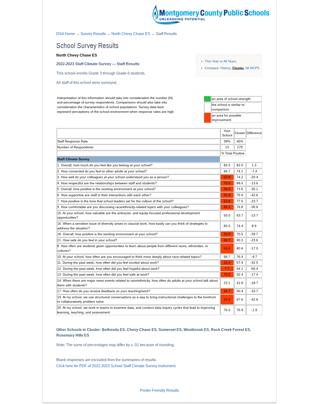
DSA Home (65, 34)
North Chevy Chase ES (130, 34)
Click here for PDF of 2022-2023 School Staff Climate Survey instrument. (116, 366)
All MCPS (252, 68)
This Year (212, 61)
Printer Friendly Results (159, 390)
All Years (229, 61)
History (225, 68)
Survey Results (93, 34)
